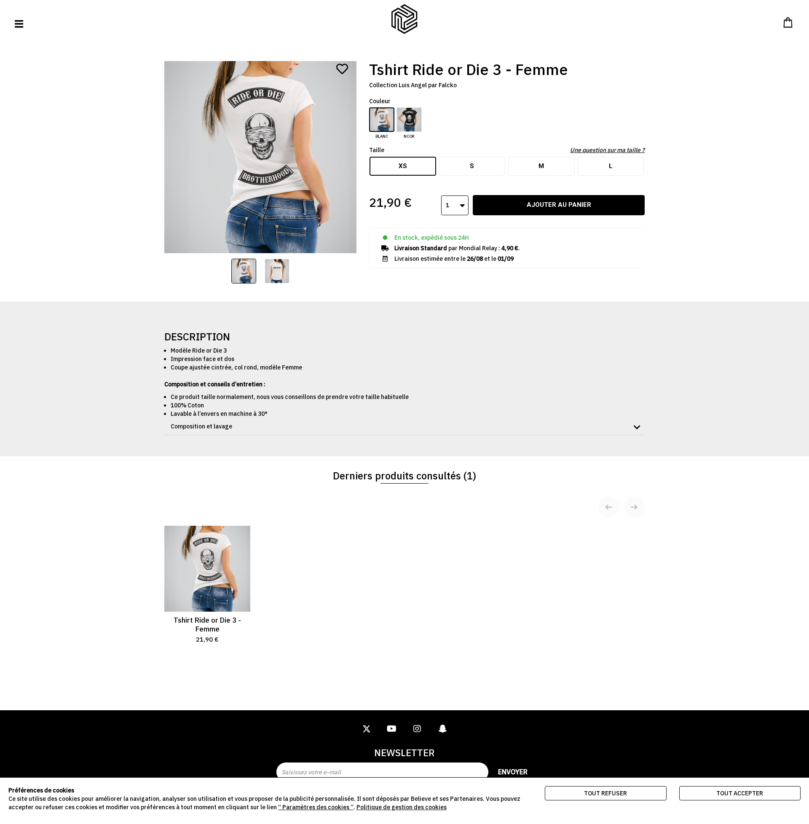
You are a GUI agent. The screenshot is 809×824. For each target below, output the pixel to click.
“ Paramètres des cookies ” (316, 807)
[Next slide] (634, 506)
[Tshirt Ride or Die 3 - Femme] (243, 271)
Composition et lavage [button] (201, 426)
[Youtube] (391, 729)
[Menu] (19, 24)
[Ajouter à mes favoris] (342, 69)
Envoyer (513, 772)
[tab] (404, 426)
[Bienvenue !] (404, 19)
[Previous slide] (608, 506)
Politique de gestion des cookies (401, 807)
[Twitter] (366, 729)
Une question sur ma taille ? (607, 150)
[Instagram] (417, 729)
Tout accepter (739, 793)
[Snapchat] (442, 729)
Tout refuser (605, 793)
